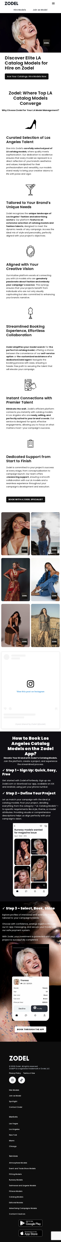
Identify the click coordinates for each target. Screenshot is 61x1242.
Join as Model (40, 9)
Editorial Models (16, 1203)
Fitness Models (15, 1191)
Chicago (13, 1146)
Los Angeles (14, 1129)
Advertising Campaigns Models (23, 1208)
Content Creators (17, 1214)
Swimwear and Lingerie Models (22, 1186)
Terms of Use (29, 1073)
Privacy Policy (15, 1073)
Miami (11, 1141)
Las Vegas (13, 1124)
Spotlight (13, 1101)
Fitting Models (15, 1174)
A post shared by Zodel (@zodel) (30, 724)
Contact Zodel (15, 1107)
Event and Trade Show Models (22, 1169)
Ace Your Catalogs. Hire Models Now (26, 76)
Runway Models (16, 1180)
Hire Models (20, 9)
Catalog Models (16, 1197)
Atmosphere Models (18, 1163)
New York (13, 1135)
